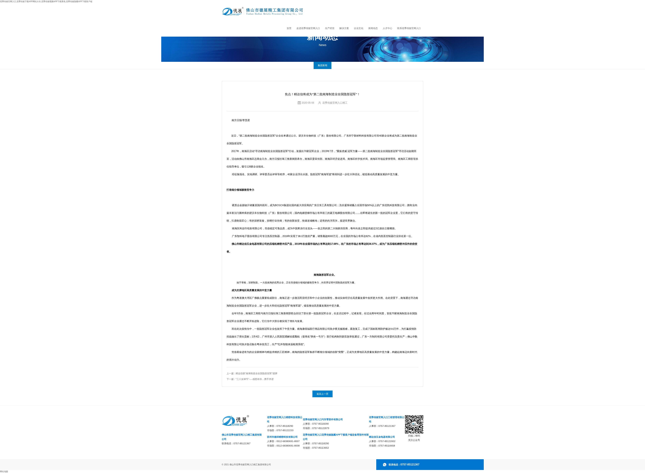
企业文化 (358, 28)
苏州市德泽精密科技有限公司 (282, 437)
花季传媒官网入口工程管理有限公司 (386, 419)
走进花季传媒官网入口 (308, 28)
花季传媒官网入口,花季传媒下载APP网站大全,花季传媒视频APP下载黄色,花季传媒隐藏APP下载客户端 (46, 1)
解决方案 (344, 28)
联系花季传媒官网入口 (409, 28)
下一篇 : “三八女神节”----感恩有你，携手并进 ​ (250, 379)
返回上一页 (322, 394)
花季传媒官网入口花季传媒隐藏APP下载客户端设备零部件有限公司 (336, 436)
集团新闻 (322, 65)
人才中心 (387, 28)
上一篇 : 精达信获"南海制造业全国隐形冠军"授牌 (252, 373)
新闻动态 (373, 28)
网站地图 (4, 471)
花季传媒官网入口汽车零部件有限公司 (323, 419)
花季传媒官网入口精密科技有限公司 (284, 419)
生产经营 (329, 28)
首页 (289, 28)
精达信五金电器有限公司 (382, 437)
